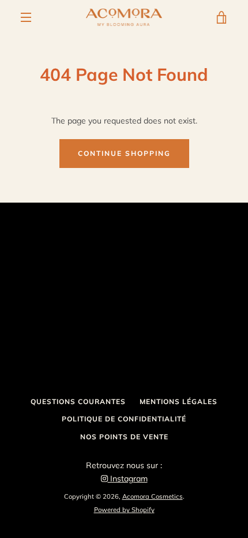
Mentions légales (178, 401)
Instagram (128, 478)
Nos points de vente (124, 436)
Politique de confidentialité (124, 418)
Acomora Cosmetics (152, 496)
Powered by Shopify (124, 510)
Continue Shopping (124, 153)
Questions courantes (78, 401)
